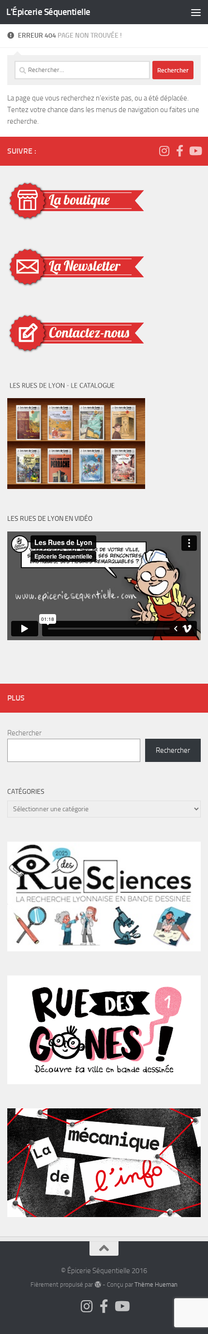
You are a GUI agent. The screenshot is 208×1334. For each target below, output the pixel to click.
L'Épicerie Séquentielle (48, 11)
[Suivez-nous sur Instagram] (164, 151)
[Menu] (196, 12)
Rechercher (24, 733)
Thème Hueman (156, 1284)
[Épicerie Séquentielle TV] (195, 151)
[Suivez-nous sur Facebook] (179, 151)
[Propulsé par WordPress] (97, 1284)
